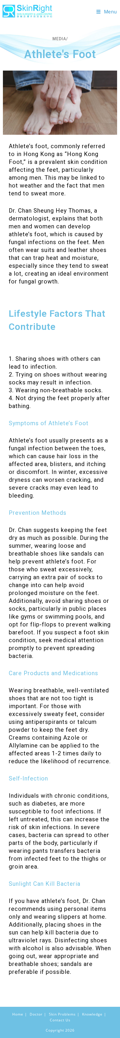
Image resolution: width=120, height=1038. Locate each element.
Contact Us (60, 1020)
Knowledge (92, 1014)
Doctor (36, 1014)
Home (17, 1014)
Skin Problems (62, 1014)
